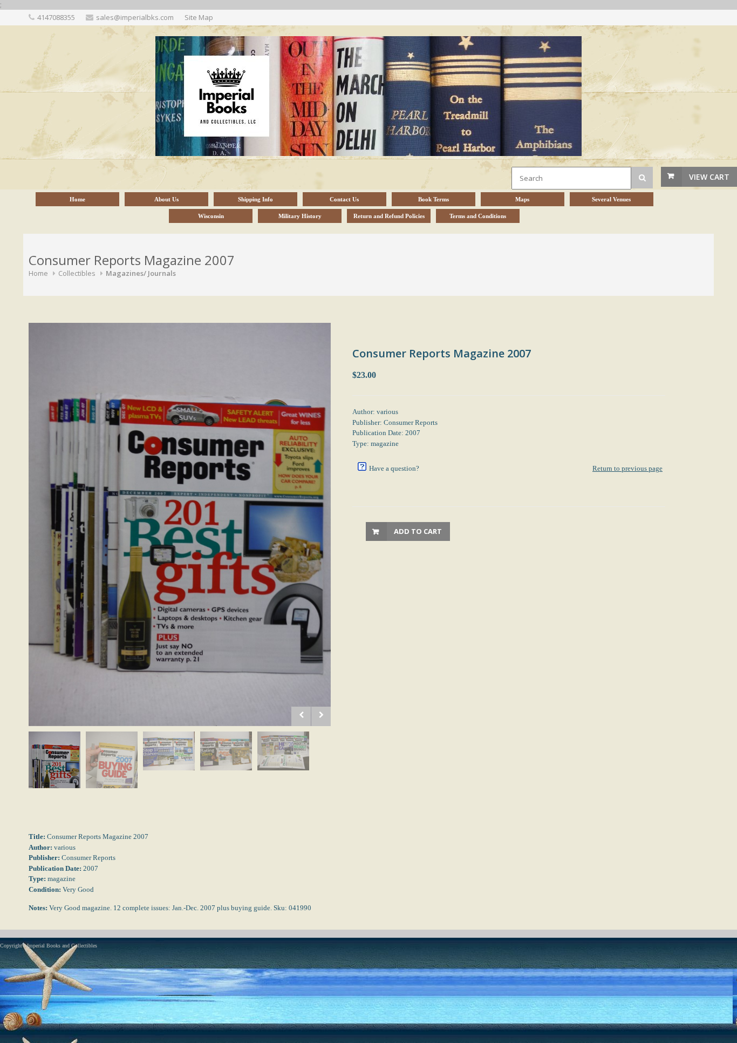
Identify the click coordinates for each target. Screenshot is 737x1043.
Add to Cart (418, 531)
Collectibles (76, 273)
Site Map (199, 17)
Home (38, 273)
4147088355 (56, 17)
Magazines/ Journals (141, 273)
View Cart (709, 177)
